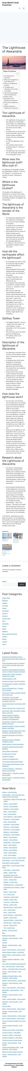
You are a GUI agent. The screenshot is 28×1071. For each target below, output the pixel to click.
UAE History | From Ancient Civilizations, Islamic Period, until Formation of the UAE (12, 699)
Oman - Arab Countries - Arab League (13, 999)
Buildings (5, 600)
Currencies (5, 611)
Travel (4, 644)
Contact (4, 942)
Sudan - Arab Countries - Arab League (14, 1016)
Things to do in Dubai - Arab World (12, 1030)
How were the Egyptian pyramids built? (14, 964)
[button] (20, 8)
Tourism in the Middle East (10, 759)
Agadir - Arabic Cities (10, 872)
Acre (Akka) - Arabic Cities (11, 870)
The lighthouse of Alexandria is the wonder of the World (11, 89)
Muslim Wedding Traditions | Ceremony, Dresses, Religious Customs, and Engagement (11, 717)
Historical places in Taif (9, 679)
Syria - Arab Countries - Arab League (13, 1018)
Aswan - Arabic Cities (10, 879)
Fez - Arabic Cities (9, 894)
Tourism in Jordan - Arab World (11, 1035)
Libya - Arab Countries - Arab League (13, 987)
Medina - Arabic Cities (10, 905)
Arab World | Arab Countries (10, 4)
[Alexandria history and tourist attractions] (18, 535)
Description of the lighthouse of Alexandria (10, 99)
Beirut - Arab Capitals (10, 811)
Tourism (4, 641)
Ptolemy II (21, 147)
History (4, 626)
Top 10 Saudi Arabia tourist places (12, 761)
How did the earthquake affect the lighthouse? (11, 94)
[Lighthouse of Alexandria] (7, 535)
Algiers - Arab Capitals (10, 804)
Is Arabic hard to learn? (9, 754)
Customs (5, 613)
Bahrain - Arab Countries (9, 930)
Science (4, 636)
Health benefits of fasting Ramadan (13, 744)
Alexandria (20, 120)
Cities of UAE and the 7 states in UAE (13, 708)
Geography (5, 624)
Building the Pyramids (8, 935)
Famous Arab (6, 618)
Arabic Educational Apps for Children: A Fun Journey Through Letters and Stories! (13, 665)
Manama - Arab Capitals (11, 832)
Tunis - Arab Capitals (10, 855)
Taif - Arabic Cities (9, 928)
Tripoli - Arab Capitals (10, 852)
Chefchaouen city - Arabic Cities (13, 885)
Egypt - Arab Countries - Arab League (13, 950)
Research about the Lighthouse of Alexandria (11, 107)
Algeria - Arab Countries (9, 792)
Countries (5, 606)
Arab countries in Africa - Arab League (13, 858)
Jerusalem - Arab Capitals (11, 824)
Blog (3, 933)
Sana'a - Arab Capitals (10, 850)
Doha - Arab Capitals (10, 822)
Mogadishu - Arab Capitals (12, 834)
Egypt (9, 139)
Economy (5, 616)
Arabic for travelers (8, 756)
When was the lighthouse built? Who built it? (11, 80)
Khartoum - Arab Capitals (11, 827)
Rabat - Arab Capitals (10, 845)
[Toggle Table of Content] (16, 73)
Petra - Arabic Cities (10, 912)
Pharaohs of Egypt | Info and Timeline (13, 681)
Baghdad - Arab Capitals (11, 809)
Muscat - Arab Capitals (10, 840)
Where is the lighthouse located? (10, 84)
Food (3, 621)
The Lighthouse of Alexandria (9, 77)
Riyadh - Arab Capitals (10, 847)
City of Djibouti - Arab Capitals (13, 816)
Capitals (4, 603)
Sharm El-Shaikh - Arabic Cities (13, 920)
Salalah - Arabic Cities (10, 917)
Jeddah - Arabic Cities (10, 899)
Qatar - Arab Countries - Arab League (13, 1009)
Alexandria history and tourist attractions (17, 540)
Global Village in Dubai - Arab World (13, 952)
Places (4, 629)
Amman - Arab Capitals (11, 806)
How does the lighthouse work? (11, 103)
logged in (13, 569)
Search (4, 581)
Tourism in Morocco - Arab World (12, 1037)
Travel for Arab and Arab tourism (12, 1040)
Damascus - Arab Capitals (11, 819)
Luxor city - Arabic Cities (11, 902)
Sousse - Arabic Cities (10, 925)
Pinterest (14, 1067)
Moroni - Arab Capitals (10, 837)
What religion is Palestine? (10, 751)
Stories (4, 639)
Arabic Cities (6, 598)
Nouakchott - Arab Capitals (12, 842)
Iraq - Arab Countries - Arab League (13, 966)
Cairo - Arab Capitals (10, 814)
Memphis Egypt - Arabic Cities (13, 907)
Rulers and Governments (9, 634)
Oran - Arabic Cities (9, 910)
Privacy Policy (6, 1006)
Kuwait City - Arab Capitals (12, 829)
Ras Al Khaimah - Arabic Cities (13, 915)
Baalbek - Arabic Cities (10, 882)
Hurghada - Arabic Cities (11, 897)
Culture (4, 608)
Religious (5, 631)
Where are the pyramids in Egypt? (12, 1052)
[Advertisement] (14, 27)
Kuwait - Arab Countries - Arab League (14, 980)
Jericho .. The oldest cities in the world (13, 969)
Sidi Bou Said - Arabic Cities (12, 923)
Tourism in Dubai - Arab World (11, 1032)
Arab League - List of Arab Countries (13, 860)
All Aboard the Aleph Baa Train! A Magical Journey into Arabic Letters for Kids (14, 659)
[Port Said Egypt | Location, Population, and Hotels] (7, 547)
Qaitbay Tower (8, 96)
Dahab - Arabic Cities (10, 892)
